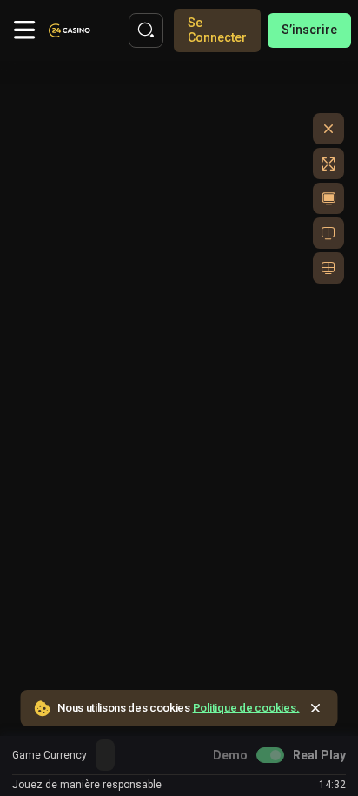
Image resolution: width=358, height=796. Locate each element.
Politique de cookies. (246, 707)
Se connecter (217, 30)
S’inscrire (309, 30)
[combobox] (105, 755)
